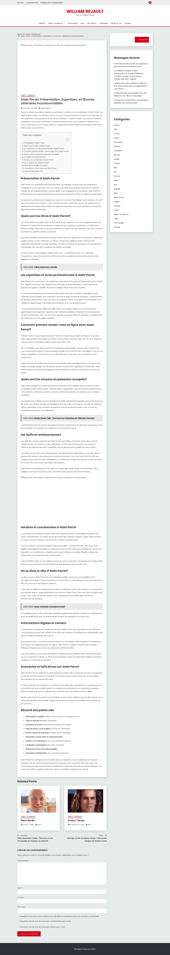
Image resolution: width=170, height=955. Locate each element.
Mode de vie (116, 23)
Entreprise (103, 23)
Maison (42, 23)
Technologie (73, 23)
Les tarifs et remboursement (34, 157)
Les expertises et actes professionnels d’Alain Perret (44, 148)
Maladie (117, 189)
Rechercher (143, 40)
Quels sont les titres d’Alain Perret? (37, 146)
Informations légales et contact (36, 165)
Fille (115, 167)
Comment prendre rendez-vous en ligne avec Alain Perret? (46, 151)
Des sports (91, 23)
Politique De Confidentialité (51, 3)
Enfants (117, 146)
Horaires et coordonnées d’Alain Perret (39, 160)
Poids (116, 210)
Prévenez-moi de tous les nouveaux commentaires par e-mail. (45, 921)
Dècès (116, 138)
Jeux (82, 23)
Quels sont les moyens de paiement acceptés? (41, 154)
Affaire (117, 125)
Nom (20, 888)
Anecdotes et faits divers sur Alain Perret (40, 168)
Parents (117, 206)
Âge (115, 129)
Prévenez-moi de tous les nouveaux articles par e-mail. (42, 927)
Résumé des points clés (34, 171)
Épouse (117, 155)
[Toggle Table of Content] (66, 140)
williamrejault (46, 108)
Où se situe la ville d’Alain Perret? (36, 163)
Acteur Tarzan (76, 820)
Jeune (116, 180)
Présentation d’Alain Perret (34, 143)
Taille (116, 218)
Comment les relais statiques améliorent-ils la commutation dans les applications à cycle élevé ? (131, 86)
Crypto (116, 133)
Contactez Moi (32, 3)
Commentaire (23, 860)
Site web (21, 907)
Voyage (128, 23)
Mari (115, 193)
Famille (116, 159)
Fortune (117, 176)
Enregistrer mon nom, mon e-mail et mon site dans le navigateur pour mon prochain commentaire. (59, 916)
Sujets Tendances (55, 23)
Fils (115, 172)
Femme (117, 163)
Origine (117, 201)
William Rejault (85, 11)
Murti (39, 825)
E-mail (20, 897)
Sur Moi (20, 3)
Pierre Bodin (28, 820)
